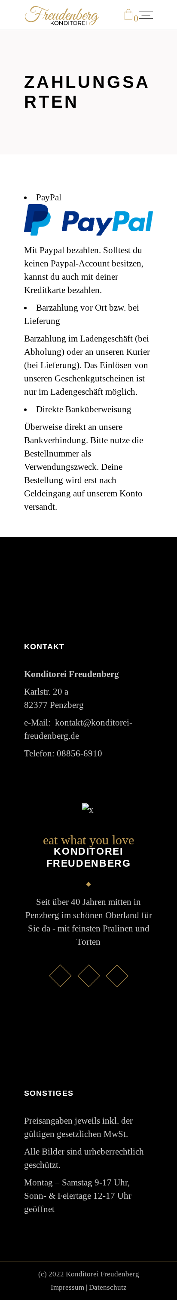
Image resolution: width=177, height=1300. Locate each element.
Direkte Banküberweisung (83, 409)
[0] (128, 15)
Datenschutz (108, 1287)
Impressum (67, 1287)
